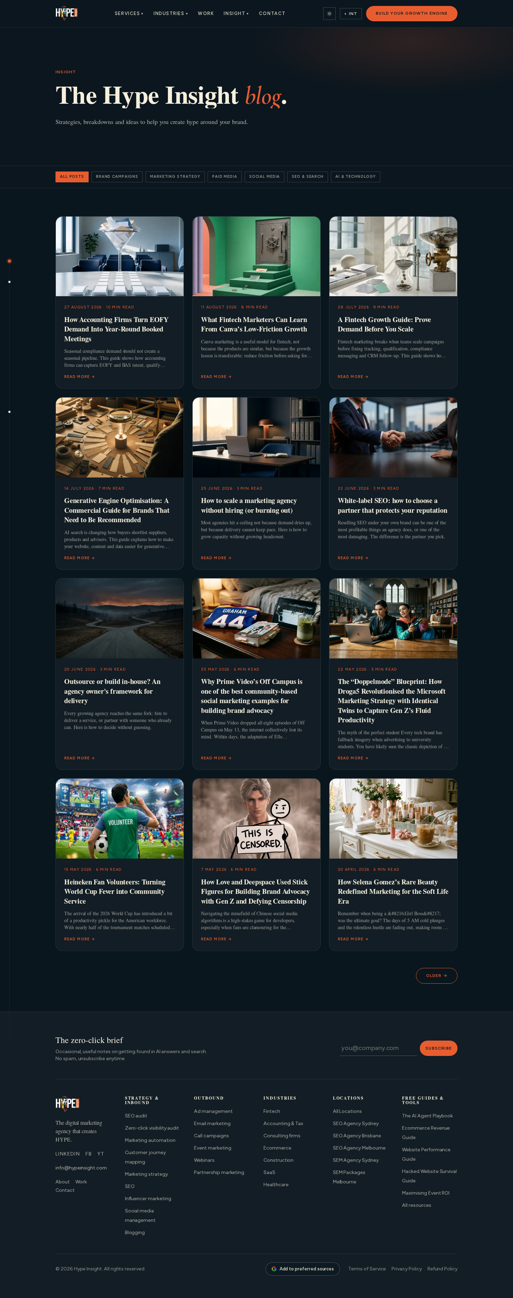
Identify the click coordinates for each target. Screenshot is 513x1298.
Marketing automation (150, 1140)
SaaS (269, 1172)
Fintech (271, 1111)
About (62, 1182)
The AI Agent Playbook (427, 1116)
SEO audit (136, 1116)
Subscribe (438, 1048)
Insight (236, 13)
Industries (171, 13)
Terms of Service (367, 1269)
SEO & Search (308, 176)
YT (101, 1154)
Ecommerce (277, 1148)
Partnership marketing (219, 1172)
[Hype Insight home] (66, 13)
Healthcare (275, 1185)
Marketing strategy (146, 1174)
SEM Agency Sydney (356, 1160)
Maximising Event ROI (425, 1193)
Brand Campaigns (117, 176)
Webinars (204, 1160)
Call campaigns (211, 1136)
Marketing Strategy (175, 176)
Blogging (135, 1232)
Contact (272, 13)
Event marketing (212, 1148)
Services (129, 13)
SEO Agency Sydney (356, 1123)
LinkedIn (67, 1154)
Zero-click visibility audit (152, 1128)
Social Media (264, 176)
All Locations (347, 1111)
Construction (278, 1160)
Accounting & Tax (283, 1123)
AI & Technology (355, 176)
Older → (436, 975)
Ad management (213, 1111)
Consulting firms (281, 1136)
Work (206, 13)
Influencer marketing (148, 1199)
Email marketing (212, 1123)
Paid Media (224, 176)
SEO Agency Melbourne (359, 1148)
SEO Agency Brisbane (357, 1136)
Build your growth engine (412, 13)
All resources (416, 1205)
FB (89, 1154)
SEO (130, 1186)
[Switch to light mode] (329, 13)
